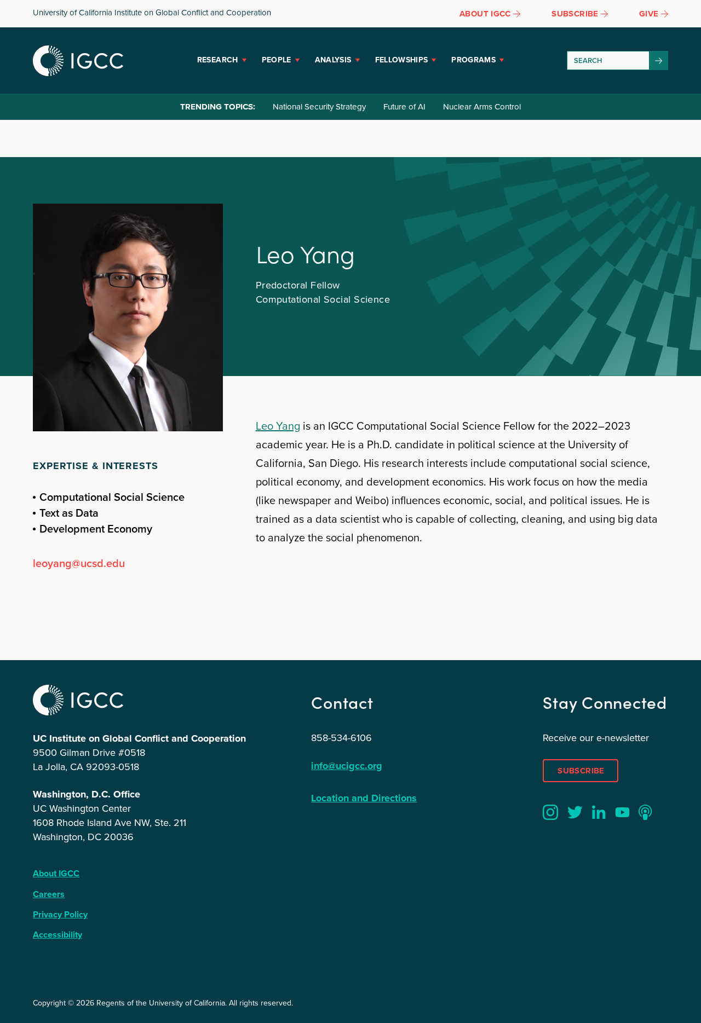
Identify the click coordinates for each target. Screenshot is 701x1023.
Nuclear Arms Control (482, 107)
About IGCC (56, 873)
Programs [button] (473, 60)
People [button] (276, 60)
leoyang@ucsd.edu (79, 563)
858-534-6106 (341, 738)
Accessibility (57, 934)
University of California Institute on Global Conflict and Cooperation (152, 13)
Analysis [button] (333, 60)
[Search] (659, 60)
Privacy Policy (60, 914)
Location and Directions (364, 798)
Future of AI (404, 107)
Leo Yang (278, 426)
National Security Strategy (319, 107)
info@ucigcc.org (346, 766)
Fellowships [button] (401, 60)
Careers (49, 894)
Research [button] (217, 60)
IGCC (78, 60)
